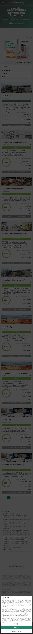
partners (12, 600)
